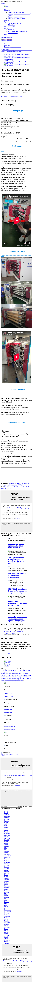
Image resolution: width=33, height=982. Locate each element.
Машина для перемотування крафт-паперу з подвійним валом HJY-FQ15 (15, 484)
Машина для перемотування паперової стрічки (16, 679)
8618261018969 (8, 696)
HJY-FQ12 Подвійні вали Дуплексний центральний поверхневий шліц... (17, 591)
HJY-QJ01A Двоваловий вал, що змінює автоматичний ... (17, 575)
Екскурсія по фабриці (14, 23)
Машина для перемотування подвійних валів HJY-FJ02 (18, 603)
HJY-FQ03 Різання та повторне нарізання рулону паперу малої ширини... (16, 560)
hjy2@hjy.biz (8, 709)
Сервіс (6, 28)
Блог (5, 34)
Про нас (6, 22)
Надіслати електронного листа (10, 754)
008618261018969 (9, 729)
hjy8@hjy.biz (8, 712)
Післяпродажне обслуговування (17, 31)
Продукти (7, 10)
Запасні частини (13, 33)
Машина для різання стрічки (16, 12)
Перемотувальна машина (15, 17)
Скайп (3, 755)
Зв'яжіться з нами (9, 26)
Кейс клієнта (11, 25)
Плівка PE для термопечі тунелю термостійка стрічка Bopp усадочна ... (17, 619)
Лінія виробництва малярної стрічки (17, 677)
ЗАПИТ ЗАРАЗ (5, 653)
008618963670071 (9, 726)
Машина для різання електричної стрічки (13, 678)
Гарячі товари (5, 670)
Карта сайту (13, 670)
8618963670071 (8, 693)
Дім (5, 9)
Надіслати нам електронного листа (11, 96)
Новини (6, 20)
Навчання (11, 29)
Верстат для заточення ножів (16, 18)
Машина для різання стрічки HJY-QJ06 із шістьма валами (16, 546)
